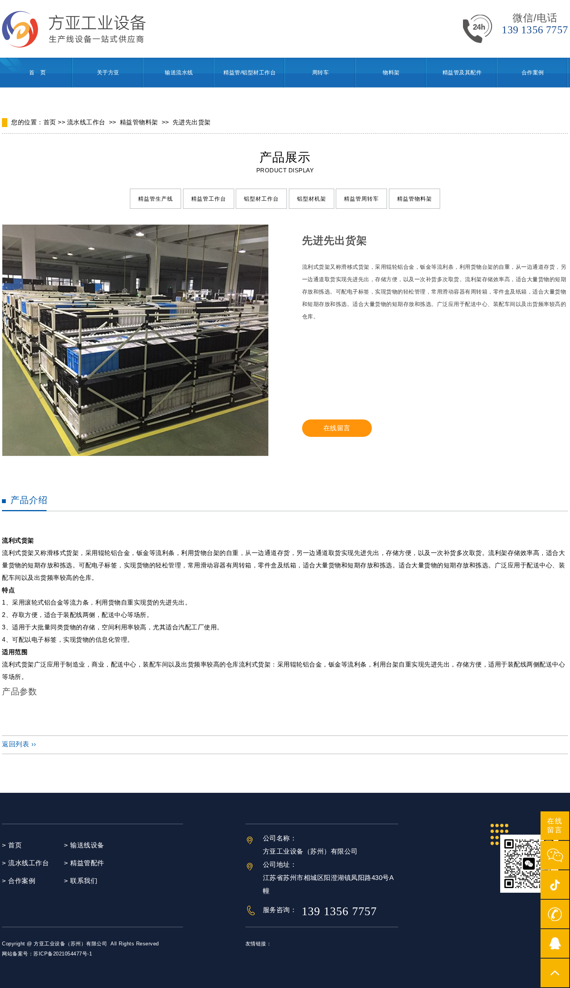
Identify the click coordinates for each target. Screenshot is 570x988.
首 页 (37, 72)
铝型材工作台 (261, 199)
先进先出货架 (192, 122)
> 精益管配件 (84, 863)
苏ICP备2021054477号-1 (62, 954)
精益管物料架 (139, 122)
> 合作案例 (18, 881)
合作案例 (533, 72)
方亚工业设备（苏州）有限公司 (70, 944)
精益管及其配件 (462, 72)
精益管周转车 (361, 199)
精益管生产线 (155, 199)
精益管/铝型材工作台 (249, 72)
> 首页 (12, 845)
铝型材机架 (311, 199)
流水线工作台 (86, 122)
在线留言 (337, 428)
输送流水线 (179, 72)
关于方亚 (108, 72)
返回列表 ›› (19, 744)
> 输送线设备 (84, 845)
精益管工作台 (208, 199)
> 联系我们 (80, 881)
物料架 (391, 72)
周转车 (320, 72)
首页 (49, 122)
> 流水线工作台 (25, 863)
